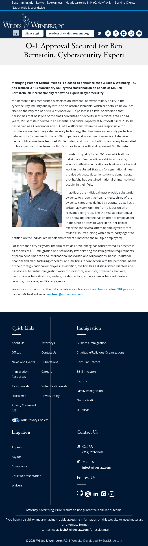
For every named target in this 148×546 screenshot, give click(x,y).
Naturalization (86, 400)
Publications (50, 362)
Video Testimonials (54, 386)
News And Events (23, 362)
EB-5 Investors (87, 372)
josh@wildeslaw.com (74, 530)
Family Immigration (90, 391)
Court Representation (26, 476)
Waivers (17, 485)
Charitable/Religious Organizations (100, 352)
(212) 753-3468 (92, 452)
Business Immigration (91, 343)
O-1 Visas (83, 410)
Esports (82, 381)
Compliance (19, 466)
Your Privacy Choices (35, 420)
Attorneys (48, 343)
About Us (18, 343)
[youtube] (139, 33)
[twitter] (116, 33)
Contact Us (49, 352)
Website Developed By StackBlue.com (96, 541)
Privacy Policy (51, 396)
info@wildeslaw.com (96, 468)
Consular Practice (88, 362)
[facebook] (108, 33)
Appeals (17, 447)
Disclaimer (19, 396)
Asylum (16, 457)
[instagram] (131, 33)
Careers (47, 372)
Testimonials (20, 386)
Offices (16, 352)
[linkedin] (123, 33)
